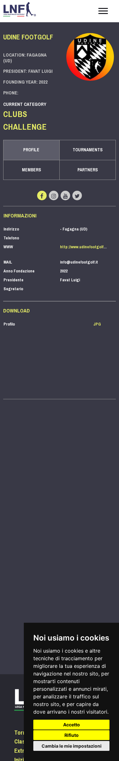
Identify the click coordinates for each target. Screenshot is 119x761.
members (31, 170)
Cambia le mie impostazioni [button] (72, 746)
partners (87, 170)
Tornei (22, 732)
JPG (97, 324)
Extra (21, 750)
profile (31, 150)
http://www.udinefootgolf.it (83, 246)
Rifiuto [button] (71, 735)
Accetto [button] (71, 724)
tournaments (87, 150)
